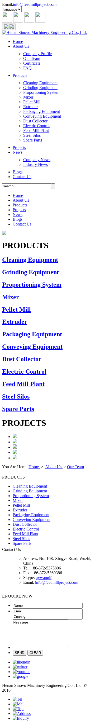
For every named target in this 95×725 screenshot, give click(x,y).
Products (20, 75)
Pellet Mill (31, 102)
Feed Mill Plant (36, 130)
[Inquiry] (21, 718)
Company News (36, 159)
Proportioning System (41, 92)
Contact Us (22, 176)
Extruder (30, 106)
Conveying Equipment (42, 116)
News (17, 152)
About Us (21, 46)
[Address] (22, 713)
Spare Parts (32, 140)
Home (18, 41)
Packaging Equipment (41, 111)
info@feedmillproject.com (34, 4)
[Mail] (19, 704)
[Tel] (17, 699)
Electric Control (36, 125)
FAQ (27, 68)
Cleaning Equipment (40, 83)
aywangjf (43, 577)
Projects (19, 147)
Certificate (31, 63)
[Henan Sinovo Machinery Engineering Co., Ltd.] (44, 32)
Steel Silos (32, 135)
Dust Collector (35, 121)
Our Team (31, 58)
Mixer (28, 97)
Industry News (35, 164)
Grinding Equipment (40, 87)
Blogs (17, 172)
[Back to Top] (18, 708)
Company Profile (37, 53)
